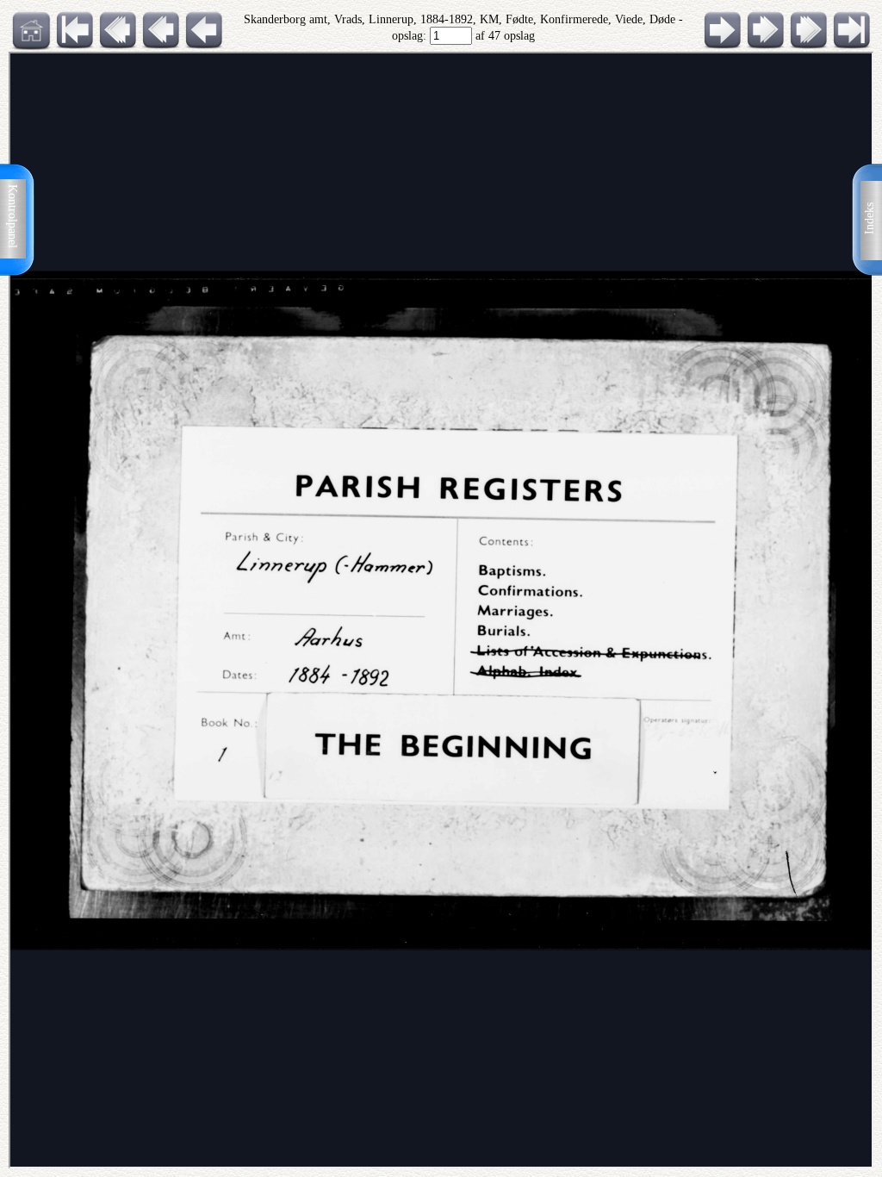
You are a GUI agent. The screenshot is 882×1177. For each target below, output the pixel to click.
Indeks (869, 218)
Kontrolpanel (12, 216)
